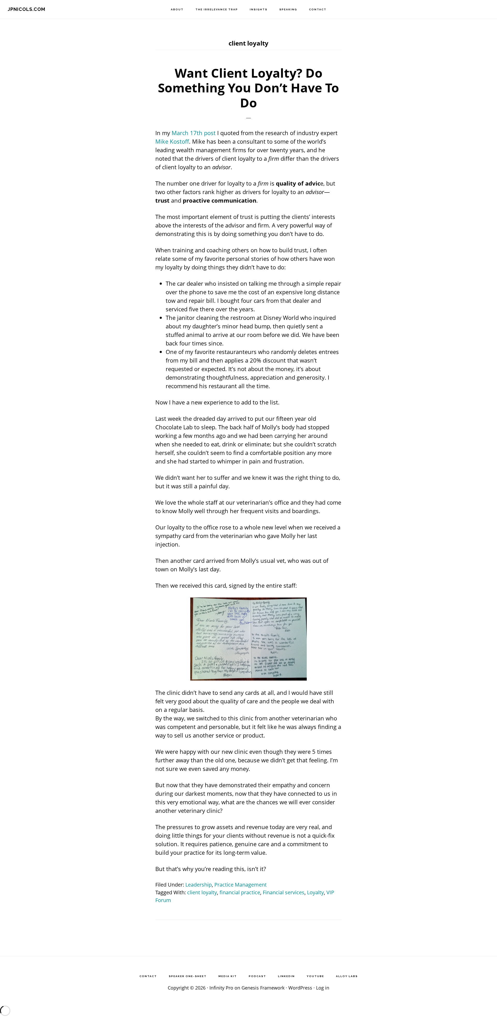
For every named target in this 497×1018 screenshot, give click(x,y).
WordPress (300, 988)
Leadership (198, 884)
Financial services (283, 892)
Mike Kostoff (172, 141)
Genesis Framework (263, 988)
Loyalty (315, 892)
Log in (322, 988)
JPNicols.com (26, 9)
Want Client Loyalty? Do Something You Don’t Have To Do (248, 87)
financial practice (240, 892)
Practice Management (240, 884)
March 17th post (194, 133)
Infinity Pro (221, 988)
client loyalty (202, 892)
